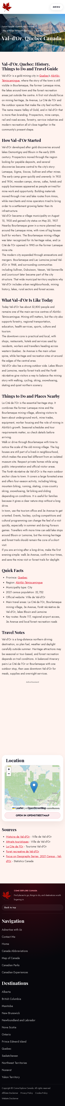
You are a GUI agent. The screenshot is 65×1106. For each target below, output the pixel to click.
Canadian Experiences (15, 972)
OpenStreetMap (37, 808)
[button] (34, 787)
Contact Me (8, 937)
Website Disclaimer (10, 1098)
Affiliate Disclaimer (10, 1093)
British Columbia (11, 999)
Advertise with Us (12, 930)
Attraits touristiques (17, 842)
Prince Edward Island (14, 1042)
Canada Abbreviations (15, 951)
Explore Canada (8, 26)
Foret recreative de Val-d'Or (22, 852)
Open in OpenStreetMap (32, 815)
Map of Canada (11, 958)
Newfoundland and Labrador (18, 1020)
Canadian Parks (11, 965)
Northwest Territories (14, 1063)
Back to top (10, 907)
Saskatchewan (10, 1056)
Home (5, 944)
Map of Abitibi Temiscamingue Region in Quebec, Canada (26, 30)
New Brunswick (11, 1013)
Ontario (6, 1034)
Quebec (32, 26)
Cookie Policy (41, 1093)
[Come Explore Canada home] (7, 7)
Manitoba (7, 1006)
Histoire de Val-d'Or (18, 837)
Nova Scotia (9, 1027)
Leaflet (19, 808)
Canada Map (21, 26)
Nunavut (6, 1070)
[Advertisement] (32, 716)
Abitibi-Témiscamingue (29, 583)
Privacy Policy (27, 1093)
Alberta (6, 992)
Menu (56, 6)
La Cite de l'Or (14, 847)
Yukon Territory (11, 1077)
